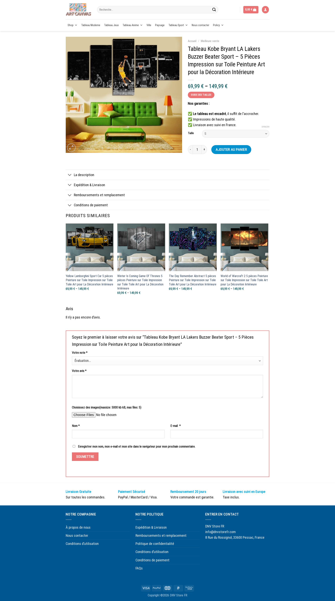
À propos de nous (78, 527)
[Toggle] (70, 175)
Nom (76, 426)
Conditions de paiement (91, 205)
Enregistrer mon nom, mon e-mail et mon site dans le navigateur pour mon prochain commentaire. (136, 446)
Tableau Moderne (90, 25)
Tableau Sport (176, 25)
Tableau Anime (131, 25)
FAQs (139, 568)
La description (84, 175)
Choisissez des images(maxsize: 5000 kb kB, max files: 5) (106, 407)
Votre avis (79, 371)
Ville (149, 25)
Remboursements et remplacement (99, 195)
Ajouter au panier (231, 149)
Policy (216, 25)
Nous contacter (200, 25)
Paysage (160, 25)
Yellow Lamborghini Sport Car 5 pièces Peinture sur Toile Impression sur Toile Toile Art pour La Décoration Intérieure (89, 280)
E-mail (175, 426)
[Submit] (214, 9)
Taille (191, 133)
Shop (70, 25)
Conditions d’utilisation (82, 544)
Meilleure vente (210, 41)
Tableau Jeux (111, 25)
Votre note (79, 352)
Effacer (265, 127)
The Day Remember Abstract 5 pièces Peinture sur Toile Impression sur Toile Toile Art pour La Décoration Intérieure (192, 280)
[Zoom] (71, 147)
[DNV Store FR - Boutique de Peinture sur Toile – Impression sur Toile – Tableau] (78, 9)
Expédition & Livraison (89, 185)
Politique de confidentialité (155, 544)
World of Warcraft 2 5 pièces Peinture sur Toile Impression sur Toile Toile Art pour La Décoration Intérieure (244, 280)
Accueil (192, 41)
